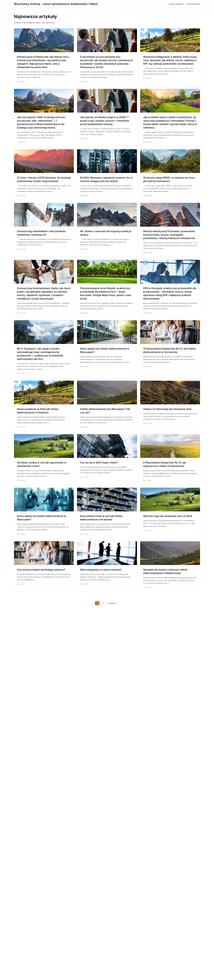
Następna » (112, 603)
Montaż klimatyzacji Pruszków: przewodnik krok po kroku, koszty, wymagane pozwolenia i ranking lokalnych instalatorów (169, 235)
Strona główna (193, 4)
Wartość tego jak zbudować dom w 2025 (167, 516)
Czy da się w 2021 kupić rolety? (99, 462)
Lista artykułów (176, 4)
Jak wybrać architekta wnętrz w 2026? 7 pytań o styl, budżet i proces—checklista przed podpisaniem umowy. (104, 121)
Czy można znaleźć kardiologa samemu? (41, 569)
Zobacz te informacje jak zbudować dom (167, 409)
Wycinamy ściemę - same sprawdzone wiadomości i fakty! (56, 4)
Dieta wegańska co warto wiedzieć (101, 569)
